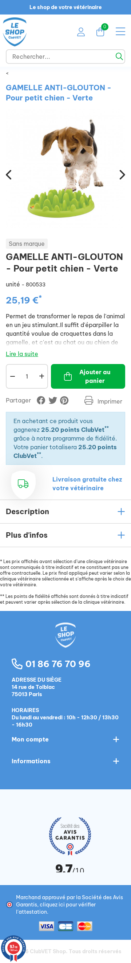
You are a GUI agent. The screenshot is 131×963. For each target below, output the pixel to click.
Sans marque (27, 243)
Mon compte (30, 739)
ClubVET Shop (48, 951)
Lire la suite (22, 353)
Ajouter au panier (94, 376)
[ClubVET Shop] (65, 643)
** (106, 428)
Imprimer (109, 401)
